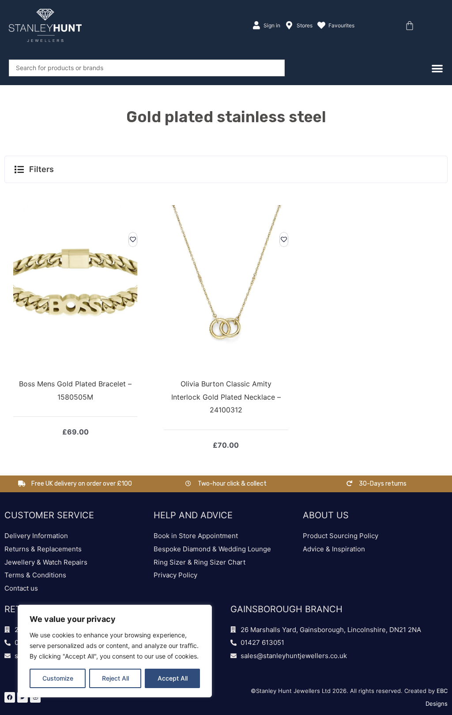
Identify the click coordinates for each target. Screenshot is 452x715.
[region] (115, 651)
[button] (226, 169)
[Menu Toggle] (437, 68)
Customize (57, 678)
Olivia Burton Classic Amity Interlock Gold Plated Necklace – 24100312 (226, 396)
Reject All (115, 678)
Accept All (173, 678)
